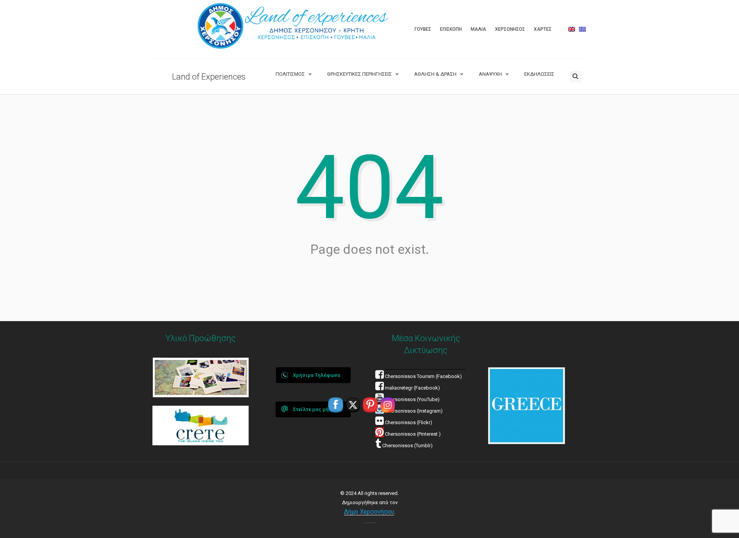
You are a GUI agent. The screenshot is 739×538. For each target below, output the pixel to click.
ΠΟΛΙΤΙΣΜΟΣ (290, 74)
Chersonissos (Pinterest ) (413, 434)
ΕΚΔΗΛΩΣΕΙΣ (539, 74)
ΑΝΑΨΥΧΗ (490, 74)
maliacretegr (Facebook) (412, 388)
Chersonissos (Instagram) (413, 411)
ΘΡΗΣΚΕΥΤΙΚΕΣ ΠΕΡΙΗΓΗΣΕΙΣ (359, 74)
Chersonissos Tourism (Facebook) (423, 376)
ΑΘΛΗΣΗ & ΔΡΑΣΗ (435, 74)
